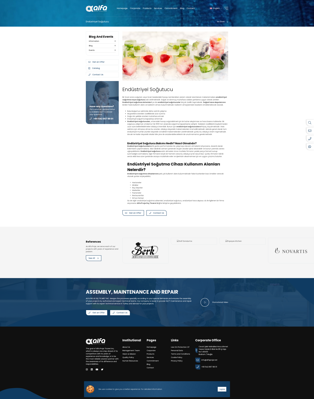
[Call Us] (310, 139)
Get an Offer (98, 62)
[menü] (226, 8)
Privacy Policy (177, 361)
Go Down (221, 21)
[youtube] (97, 369)
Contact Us (97, 74)
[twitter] (102, 369)
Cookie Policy (176, 357)
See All (92, 258)
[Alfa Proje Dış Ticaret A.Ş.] (95, 341)
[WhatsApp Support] (310, 147)
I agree (222, 389)
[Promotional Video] (205, 302)
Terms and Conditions (180, 354)
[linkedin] (92, 369)
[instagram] (87, 369)
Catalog (96, 68)
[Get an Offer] (310, 131)
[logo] (96, 8)
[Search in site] (310, 123)
